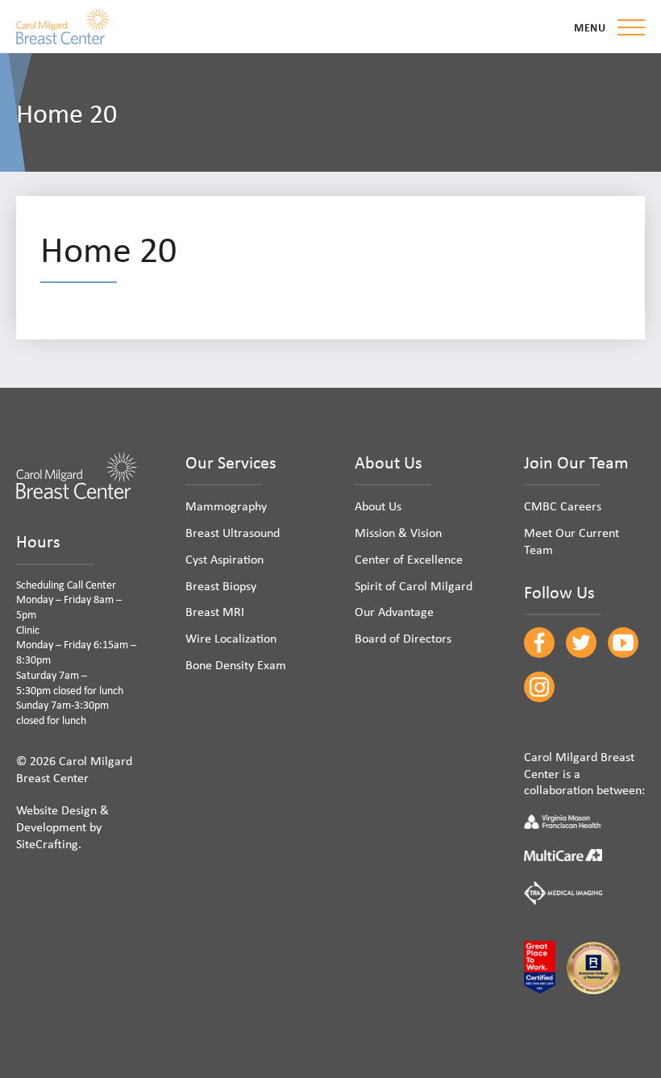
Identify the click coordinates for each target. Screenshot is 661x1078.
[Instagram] (539, 687)
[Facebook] (539, 642)
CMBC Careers (562, 505)
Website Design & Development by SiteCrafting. (62, 826)
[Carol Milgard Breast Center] (63, 26)
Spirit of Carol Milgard (413, 585)
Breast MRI (214, 611)
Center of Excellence (409, 559)
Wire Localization (230, 638)
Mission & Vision (398, 532)
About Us (378, 505)
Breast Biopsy (220, 585)
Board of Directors (403, 638)
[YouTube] (623, 642)
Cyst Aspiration (224, 559)
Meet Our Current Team (571, 540)
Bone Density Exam (235, 664)
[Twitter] (581, 642)
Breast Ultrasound (232, 532)
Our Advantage (394, 611)
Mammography (226, 505)
